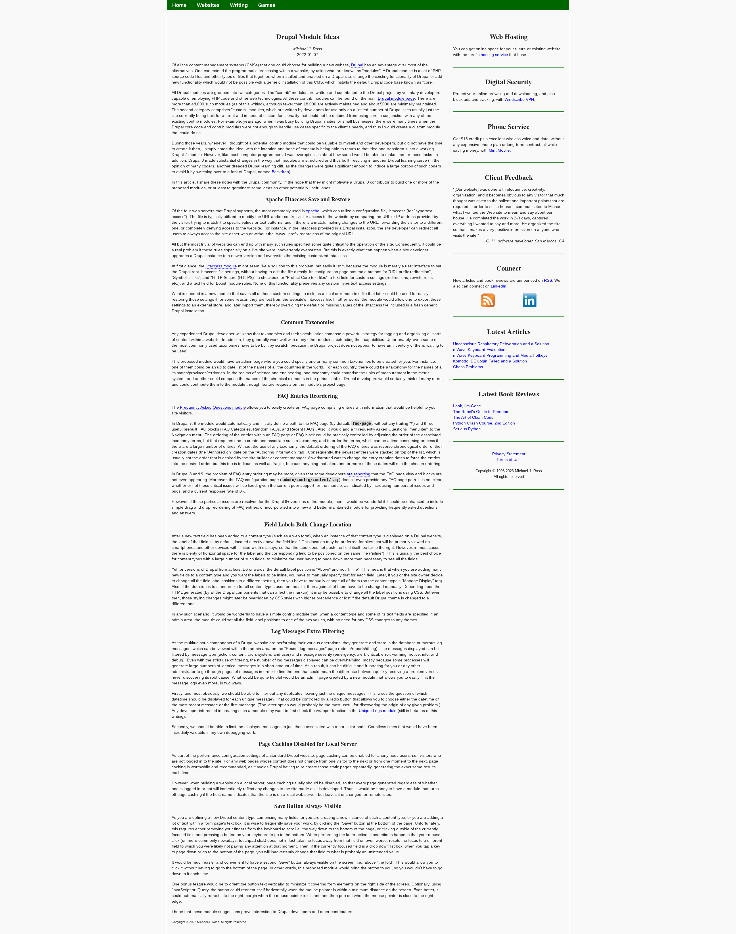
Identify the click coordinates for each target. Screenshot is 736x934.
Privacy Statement (508, 453)
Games (266, 5)
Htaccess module (221, 266)
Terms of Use (509, 459)
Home (179, 5)
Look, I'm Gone (467, 406)
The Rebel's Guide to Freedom (481, 411)
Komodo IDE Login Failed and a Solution (490, 361)
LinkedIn (498, 286)
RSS (548, 280)
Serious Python (467, 429)
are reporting (358, 474)
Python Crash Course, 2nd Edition (484, 423)
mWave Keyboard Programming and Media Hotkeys (500, 355)
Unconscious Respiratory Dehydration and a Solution (501, 343)
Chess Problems (468, 366)
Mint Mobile (499, 150)
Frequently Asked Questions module (213, 407)
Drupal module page (396, 98)
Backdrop (280, 171)
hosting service (494, 54)
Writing (239, 5)
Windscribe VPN (519, 99)
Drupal (357, 65)
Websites (208, 5)
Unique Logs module (377, 710)
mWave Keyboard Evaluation (479, 349)
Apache (312, 211)
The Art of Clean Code (473, 417)
